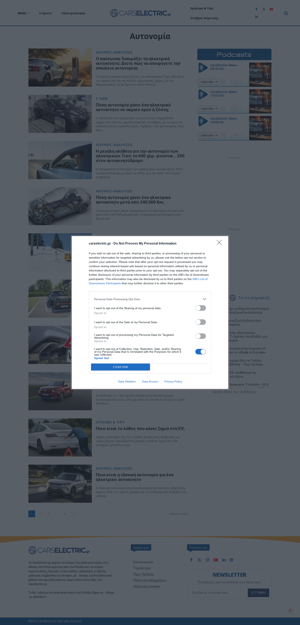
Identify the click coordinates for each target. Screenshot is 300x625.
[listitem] (150, 299)
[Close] (220, 244)
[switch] (200, 308)
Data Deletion (127, 381)
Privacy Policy (173, 381)
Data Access (150, 381)
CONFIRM (120, 367)
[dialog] (150, 312)
